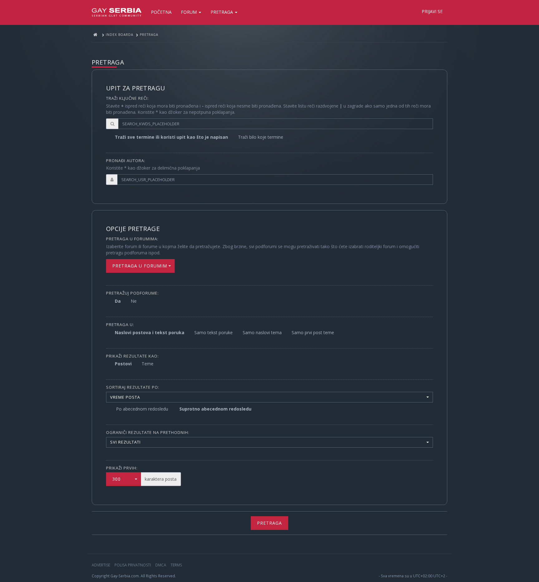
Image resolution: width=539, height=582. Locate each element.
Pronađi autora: (125, 160)
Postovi (123, 364)
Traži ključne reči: (127, 98)
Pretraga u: (120, 324)
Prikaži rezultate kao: (132, 356)
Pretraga (222, 12)
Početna (161, 12)
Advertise (101, 565)
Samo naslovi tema (262, 332)
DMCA (160, 565)
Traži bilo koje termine (260, 137)
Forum (189, 12)
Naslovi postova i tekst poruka (149, 332)
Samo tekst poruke (213, 332)
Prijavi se (432, 11)
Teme (147, 364)
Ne (134, 301)
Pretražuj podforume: (132, 293)
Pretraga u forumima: (132, 239)
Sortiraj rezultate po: (132, 387)
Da (118, 301)
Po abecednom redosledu (142, 409)
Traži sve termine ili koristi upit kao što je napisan (171, 137)
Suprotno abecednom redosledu (215, 409)
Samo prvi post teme (313, 332)
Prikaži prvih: (122, 468)
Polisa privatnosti (132, 565)
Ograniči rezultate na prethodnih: (147, 432)
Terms (176, 565)
